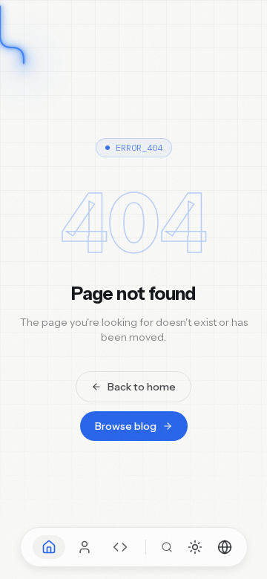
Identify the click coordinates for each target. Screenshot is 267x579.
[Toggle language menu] (224, 547)
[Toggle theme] (195, 547)
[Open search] (167, 547)
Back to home (142, 386)
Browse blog (125, 426)
